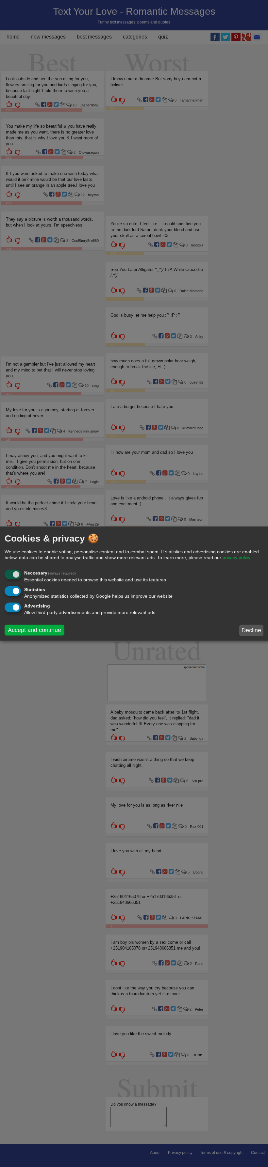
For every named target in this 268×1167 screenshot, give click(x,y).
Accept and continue (34, 629)
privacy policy (236, 557)
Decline (251, 630)
